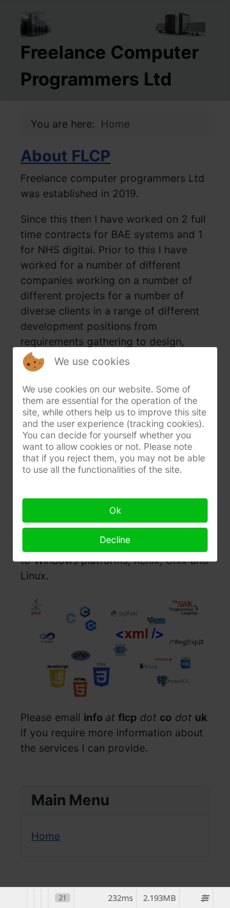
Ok (115, 510)
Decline (115, 539)
